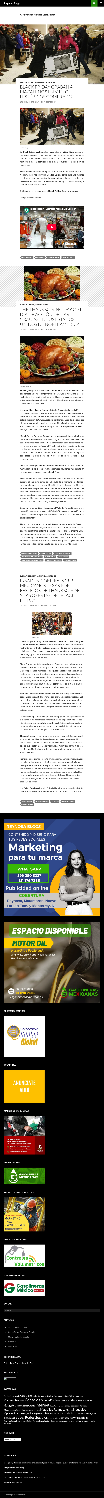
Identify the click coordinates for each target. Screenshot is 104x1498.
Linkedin (62, 1406)
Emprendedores (71, 1400)
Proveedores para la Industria (62, 1413)
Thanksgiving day (53, 560)
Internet (52, 576)
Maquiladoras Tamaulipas (14, 1410)
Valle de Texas (26, 82)
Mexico (69, 1410)
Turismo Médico (27, 305)
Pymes (92, 1413)
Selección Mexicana (35, 1421)
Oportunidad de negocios (18, 1413)
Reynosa (64, 1417)
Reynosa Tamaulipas (12, 1421)
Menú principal (101, 3)
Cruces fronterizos (63, 553)
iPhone (55, 1406)
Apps (22, 1395)
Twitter (77, 1421)
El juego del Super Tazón (14, 1482)
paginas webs (39, 1414)
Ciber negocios (76, 1396)
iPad (51, 1406)
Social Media (50, 1421)
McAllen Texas (68, 801)
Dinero (45, 1400)
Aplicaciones (9, 1396)
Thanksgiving (27, 804)
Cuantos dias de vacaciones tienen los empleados (24, 1477)
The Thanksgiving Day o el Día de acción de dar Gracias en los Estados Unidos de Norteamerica (51, 317)
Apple (17, 1396)
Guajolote (63, 557)
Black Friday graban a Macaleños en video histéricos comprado (46, 91)
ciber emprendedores (61, 1396)
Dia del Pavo (50, 557)
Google (24, 1405)
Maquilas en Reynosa (33, 1410)
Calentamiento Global (43, 1396)
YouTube (51, 82)
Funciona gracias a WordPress (14, 1495)
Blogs (22, 576)
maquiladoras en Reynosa (76, 1406)
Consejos (32, 1400)
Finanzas (43, 576)
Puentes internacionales (32, 560)
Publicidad (84, 1413)
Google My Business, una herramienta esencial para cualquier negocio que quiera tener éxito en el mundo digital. (51, 1463)
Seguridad (23, 1421)
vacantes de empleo (88, 1421)
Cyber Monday (42, 801)
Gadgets (9, 1405)
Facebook (87, 1400)
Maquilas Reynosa (53, 1409)
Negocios (79, 1409)
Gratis (31, 1405)
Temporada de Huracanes (65, 1421)
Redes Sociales (36, 1417)
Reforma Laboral (54, 1418)
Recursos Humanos (14, 1417)
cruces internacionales (32, 557)
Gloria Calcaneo (49, 605)
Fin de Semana (32, 576)
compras (40, 257)
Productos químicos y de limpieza (18, 1472)
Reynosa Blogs (12, 3)
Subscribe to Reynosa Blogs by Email (19, 1363)
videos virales (40, 82)
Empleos (55, 1400)
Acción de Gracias (29, 553)
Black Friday (27, 257)
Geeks (18, 1405)
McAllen (55, 801)
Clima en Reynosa (14, 1400)
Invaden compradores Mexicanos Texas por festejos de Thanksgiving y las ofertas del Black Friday (51, 590)
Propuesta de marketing (14, 1467)
